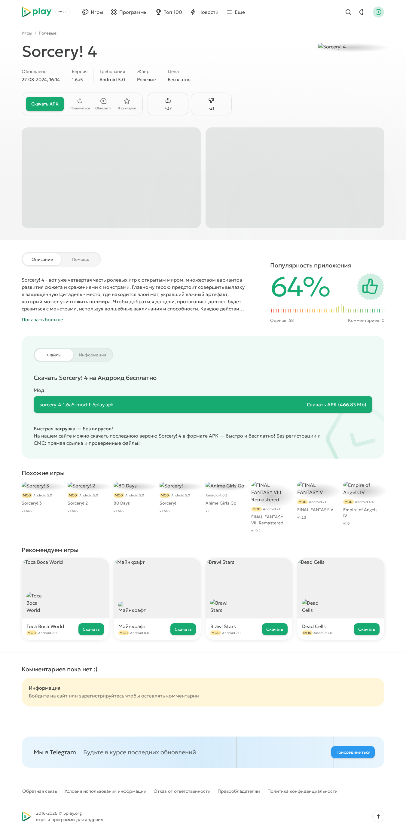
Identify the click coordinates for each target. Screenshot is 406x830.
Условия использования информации (105, 791)
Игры (27, 33)
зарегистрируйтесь (101, 696)
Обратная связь (39, 791)
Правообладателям (239, 791)
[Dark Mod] (362, 12)
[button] (378, 816)
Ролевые (47, 33)
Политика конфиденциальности (302, 791)
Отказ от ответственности (182, 791)
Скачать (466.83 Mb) (336, 404)
